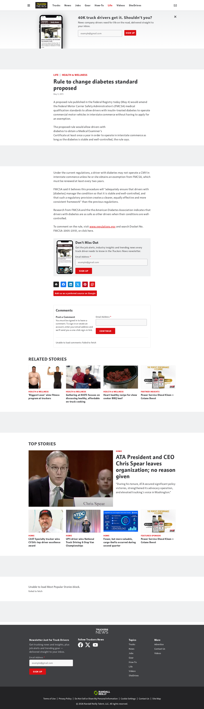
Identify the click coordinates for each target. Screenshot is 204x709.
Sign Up (130, 32)
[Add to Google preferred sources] (92, 284)
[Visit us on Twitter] (88, 644)
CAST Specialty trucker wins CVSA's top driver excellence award (44, 542)
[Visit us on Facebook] (80, 644)
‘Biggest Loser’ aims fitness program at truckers (44, 396)
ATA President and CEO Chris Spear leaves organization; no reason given (146, 466)
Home (119, 451)
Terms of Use (49, 698)
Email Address (83, 257)
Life (55, 74)
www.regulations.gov (103, 226)
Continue (105, 331)
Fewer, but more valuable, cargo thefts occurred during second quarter (119, 542)
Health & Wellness (74, 74)
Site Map (156, 698)
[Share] (63, 284)
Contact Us (144, 698)
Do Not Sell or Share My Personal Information (96, 698)
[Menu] (28, 5)
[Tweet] (78, 284)
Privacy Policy (65, 698)
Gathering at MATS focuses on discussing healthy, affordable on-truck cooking (83, 398)
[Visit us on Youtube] (95, 644)
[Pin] (85, 284)
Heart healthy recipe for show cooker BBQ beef (120, 396)
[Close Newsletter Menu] (175, 16)
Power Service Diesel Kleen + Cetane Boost (157, 396)
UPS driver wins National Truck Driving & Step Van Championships (80, 542)
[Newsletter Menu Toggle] (175, 5)
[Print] (56, 284)
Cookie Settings (128, 698)
